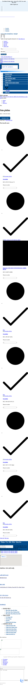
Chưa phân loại (8, 120)
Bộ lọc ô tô (5, 662)
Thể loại (5, 660)
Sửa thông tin (22, 38)
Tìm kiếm (5, 663)
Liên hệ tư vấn (5, 118)
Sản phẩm (5, 179)
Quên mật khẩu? (4, 56)
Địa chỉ (5, 45)
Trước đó (2, 538)
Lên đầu (5, 664)
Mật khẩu (3, 51)
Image (4, 100)
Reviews (5, 103)
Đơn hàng (6, 42)
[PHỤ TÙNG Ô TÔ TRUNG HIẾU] (9, 552)
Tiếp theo (6, 538)
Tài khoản (5, 659)
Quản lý (5, 41)
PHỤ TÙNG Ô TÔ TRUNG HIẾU (8, 96)
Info (4, 101)
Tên (2, 49)
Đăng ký (10, 56)
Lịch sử (5, 43)
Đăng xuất (6, 46)
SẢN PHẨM (19, 96)
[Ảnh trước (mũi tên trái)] (0, 684)
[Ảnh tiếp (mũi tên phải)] (2, 684)
